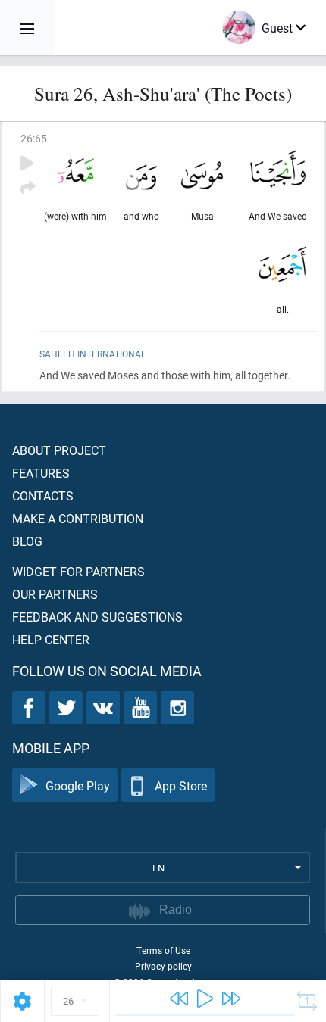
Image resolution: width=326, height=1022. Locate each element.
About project (59, 450)
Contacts (43, 495)
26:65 (33, 138)
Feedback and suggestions (97, 617)
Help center (50, 639)
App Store (181, 785)
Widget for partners (78, 571)
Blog (27, 541)
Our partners (55, 594)
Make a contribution (77, 518)
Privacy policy (163, 966)
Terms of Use (163, 950)
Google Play (77, 785)
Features (41, 473)
